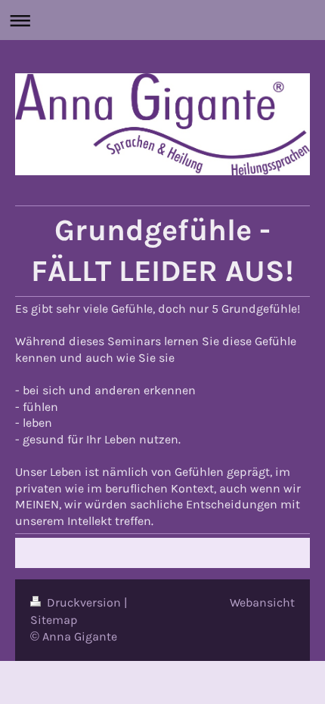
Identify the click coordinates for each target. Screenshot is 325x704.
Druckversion (84, 602)
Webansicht (262, 602)
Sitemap (54, 620)
